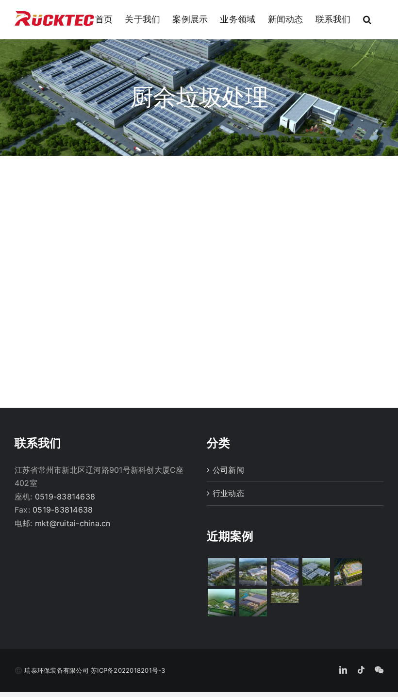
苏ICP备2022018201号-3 (128, 670)
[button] (367, 19)
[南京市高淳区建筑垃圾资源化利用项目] (316, 572)
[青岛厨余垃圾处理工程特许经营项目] (221, 572)
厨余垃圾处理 (104, 261)
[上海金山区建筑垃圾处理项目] (221, 602)
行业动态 (228, 493)
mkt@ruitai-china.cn (73, 523)
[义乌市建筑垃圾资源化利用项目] (252, 572)
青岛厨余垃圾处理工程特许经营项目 (103, 304)
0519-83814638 (65, 496)
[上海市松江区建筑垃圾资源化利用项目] (252, 602)
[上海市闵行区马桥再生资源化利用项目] (348, 572)
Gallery (104, 213)
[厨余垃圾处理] (104, 236)
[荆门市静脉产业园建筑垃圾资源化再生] (284, 595)
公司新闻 (228, 470)
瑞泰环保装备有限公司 (56, 670)
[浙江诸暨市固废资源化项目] (284, 572)
